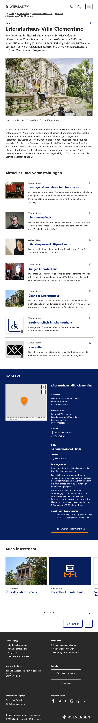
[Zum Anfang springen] (89, 624)
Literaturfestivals (40, 217)
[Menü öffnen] (89, 6)
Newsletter (35, 347)
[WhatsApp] (84, 701)
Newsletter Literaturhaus (66, 592)
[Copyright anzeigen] (89, 113)
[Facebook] (53, 701)
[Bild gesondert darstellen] (83, 113)
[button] (43, 387)
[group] (26, 402)
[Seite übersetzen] (79, 7)
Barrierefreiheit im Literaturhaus (50, 322)
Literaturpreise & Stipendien (47, 244)
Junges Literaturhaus (42, 269)
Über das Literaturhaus (44, 295)
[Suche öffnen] (72, 7)
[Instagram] (59, 701)
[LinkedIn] (72, 701)
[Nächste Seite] (89, 613)
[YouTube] (65, 701)
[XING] (78, 701)
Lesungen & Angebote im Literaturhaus (55, 187)
